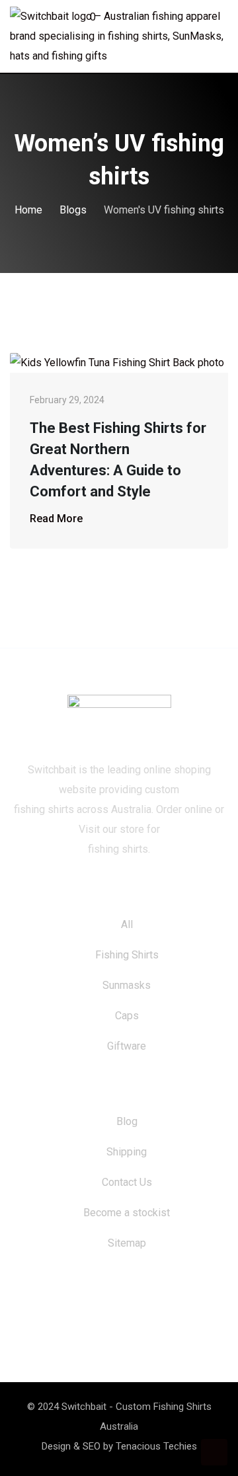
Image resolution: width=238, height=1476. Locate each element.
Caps (127, 1015)
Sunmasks (126, 985)
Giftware (126, 1046)
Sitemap (127, 1243)
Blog (127, 1121)
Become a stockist (126, 1212)
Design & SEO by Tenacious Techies (119, 1446)
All (127, 924)
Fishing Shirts (127, 955)
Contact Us (127, 1182)
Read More (56, 518)
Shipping (126, 1152)
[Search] (197, 19)
